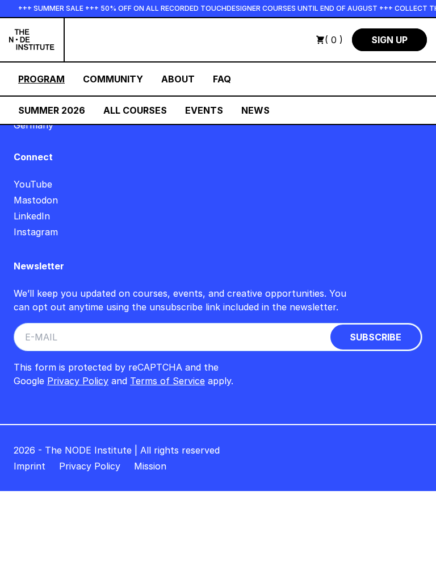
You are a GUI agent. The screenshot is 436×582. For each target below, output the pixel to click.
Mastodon (36, 200)
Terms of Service (167, 380)
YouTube (33, 184)
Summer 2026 (51, 110)
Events (204, 110)
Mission (150, 466)
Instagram (36, 232)
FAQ (222, 79)
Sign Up (389, 39)
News (255, 110)
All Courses (135, 110)
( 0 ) (334, 39)
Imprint (29, 466)
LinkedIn (32, 216)
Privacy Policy (77, 380)
